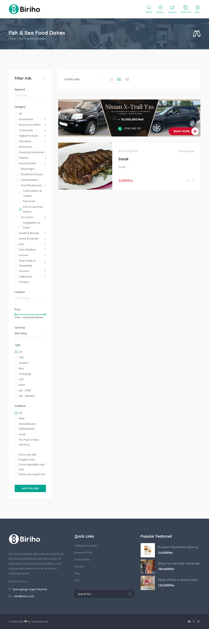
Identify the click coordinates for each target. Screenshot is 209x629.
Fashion (24, 158)
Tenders (24, 282)
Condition (20, 406)
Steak (123, 159)
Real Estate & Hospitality (27, 263)
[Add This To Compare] (188, 181)
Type (17, 345)
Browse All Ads (83, 552)
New (21, 418)
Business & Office (30, 124)
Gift (21, 379)
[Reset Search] (44, 78)
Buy (21, 368)
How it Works (82, 559)
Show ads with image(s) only (28, 457)
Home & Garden (29, 238)
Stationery (25, 276)
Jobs (21, 244)
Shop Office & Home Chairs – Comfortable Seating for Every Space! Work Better (179, 580)
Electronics (25, 147)
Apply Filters (30, 488)
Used (22, 434)
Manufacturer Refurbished (27, 426)
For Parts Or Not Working (29, 442)
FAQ (76, 580)
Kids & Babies (27, 249)
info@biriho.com (24, 596)
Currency (20, 327)
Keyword (20, 89)
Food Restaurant (31, 185)
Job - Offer (25, 390)
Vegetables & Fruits (31, 225)
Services (24, 271)
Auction (23, 363)
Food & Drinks (27, 163)
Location (20, 292)
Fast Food (29, 201)
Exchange (25, 374)
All (20, 113)
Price (17, 309)
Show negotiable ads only (32, 467)
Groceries (27, 217)
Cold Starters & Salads (32, 193)
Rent (22, 385)
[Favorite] (192, 181)
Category (20, 107)
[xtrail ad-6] (129, 117)
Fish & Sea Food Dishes (33, 209)
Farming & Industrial (31, 152)
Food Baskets (29, 180)
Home (12, 38)
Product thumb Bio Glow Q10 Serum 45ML (179, 547)
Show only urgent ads (32, 474)
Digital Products (28, 136)
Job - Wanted (27, 396)
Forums (79, 566)
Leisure (23, 255)
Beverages (27, 169)
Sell (21, 357)
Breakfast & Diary (32, 174)
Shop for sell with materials (179, 563)
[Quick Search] (196, 34)
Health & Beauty (29, 233)
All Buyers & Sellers (86, 545)
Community (26, 130)
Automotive (26, 119)
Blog (77, 573)
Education (25, 141)
